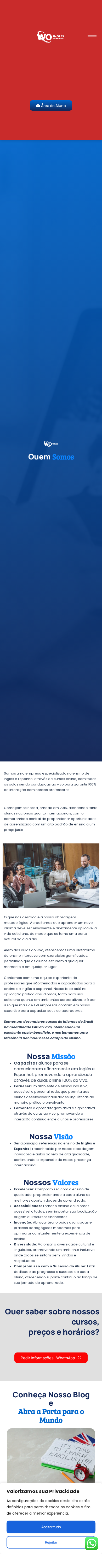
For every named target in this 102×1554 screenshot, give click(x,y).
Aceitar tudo (51, 1527)
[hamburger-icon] (92, 37)
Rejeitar (51, 1542)
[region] (51, 1518)
